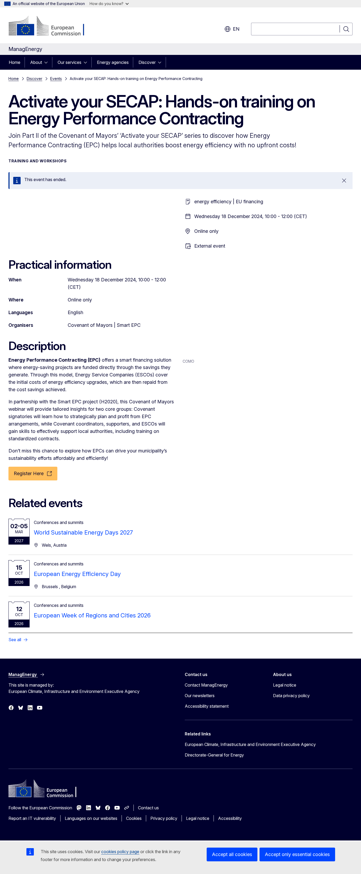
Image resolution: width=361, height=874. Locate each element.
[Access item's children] (47, 62)
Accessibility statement (207, 706)
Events (56, 78)
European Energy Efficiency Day (77, 573)
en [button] (236, 29)
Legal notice (284, 685)
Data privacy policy (291, 695)
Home (14, 62)
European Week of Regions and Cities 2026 (92, 615)
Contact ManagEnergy (206, 685)
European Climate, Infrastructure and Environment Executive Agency (250, 744)
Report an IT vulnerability (32, 818)
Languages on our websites (91, 818)
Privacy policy (163, 818)
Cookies (134, 818)
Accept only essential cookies (297, 854)
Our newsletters (200, 695)
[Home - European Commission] (51, 26)
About (36, 62)
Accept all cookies (232, 854)
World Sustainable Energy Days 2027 (83, 532)
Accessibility (230, 818)
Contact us (148, 807)
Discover (147, 62)
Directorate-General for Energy (214, 755)
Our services (69, 62)
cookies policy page (120, 851)
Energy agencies (113, 62)
